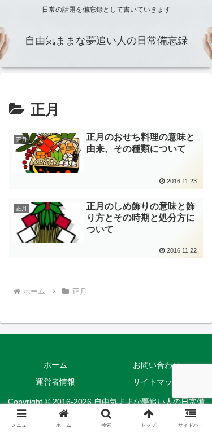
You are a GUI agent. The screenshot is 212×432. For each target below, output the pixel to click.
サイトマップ (156, 381)
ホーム (55, 364)
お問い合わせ (156, 364)
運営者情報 (55, 381)
